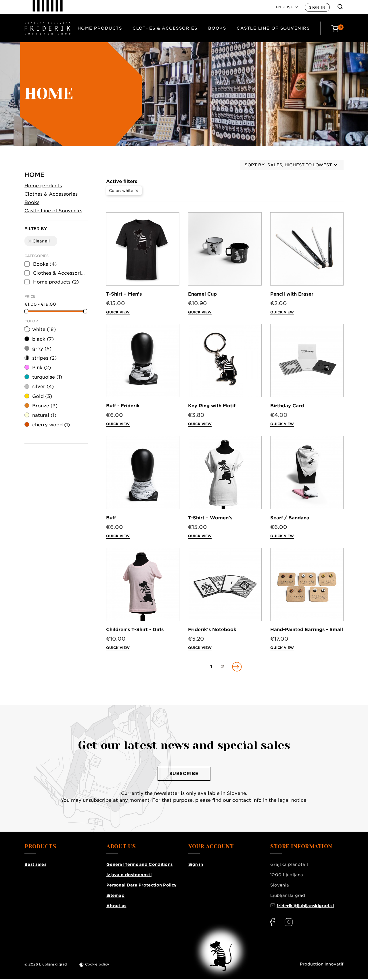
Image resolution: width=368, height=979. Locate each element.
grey (41, 348)
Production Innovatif (322, 964)
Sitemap (115, 895)
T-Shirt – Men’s (124, 294)
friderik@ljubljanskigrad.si (305, 905)
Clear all (38, 241)
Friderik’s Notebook (212, 629)
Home (34, 174)
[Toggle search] (340, 6)
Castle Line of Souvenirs (273, 28)
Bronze (44, 405)
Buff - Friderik (123, 405)
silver (43, 386)
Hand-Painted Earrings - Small (306, 629)
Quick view (118, 312)
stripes (44, 358)
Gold (42, 396)
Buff (111, 518)
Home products (100, 28)
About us (116, 905)
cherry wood (51, 424)
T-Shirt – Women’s (210, 518)
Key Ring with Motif (211, 405)
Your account (211, 846)
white (44, 329)
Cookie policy (97, 964)
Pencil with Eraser (291, 294)
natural (44, 415)
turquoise (47, 377)
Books (217, 28)
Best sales (35, 864)
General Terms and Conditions (139, 864)
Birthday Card (287, 405)
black (43, 339)
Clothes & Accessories (165, 28)
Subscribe (184, 773)
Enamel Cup (202, 294)
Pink (41, 367)
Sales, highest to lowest (299, 165)
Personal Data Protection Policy (141, 885)
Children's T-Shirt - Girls (135, 629)
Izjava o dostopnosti (129, 874)
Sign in (317, 7)
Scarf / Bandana (289, 518)
